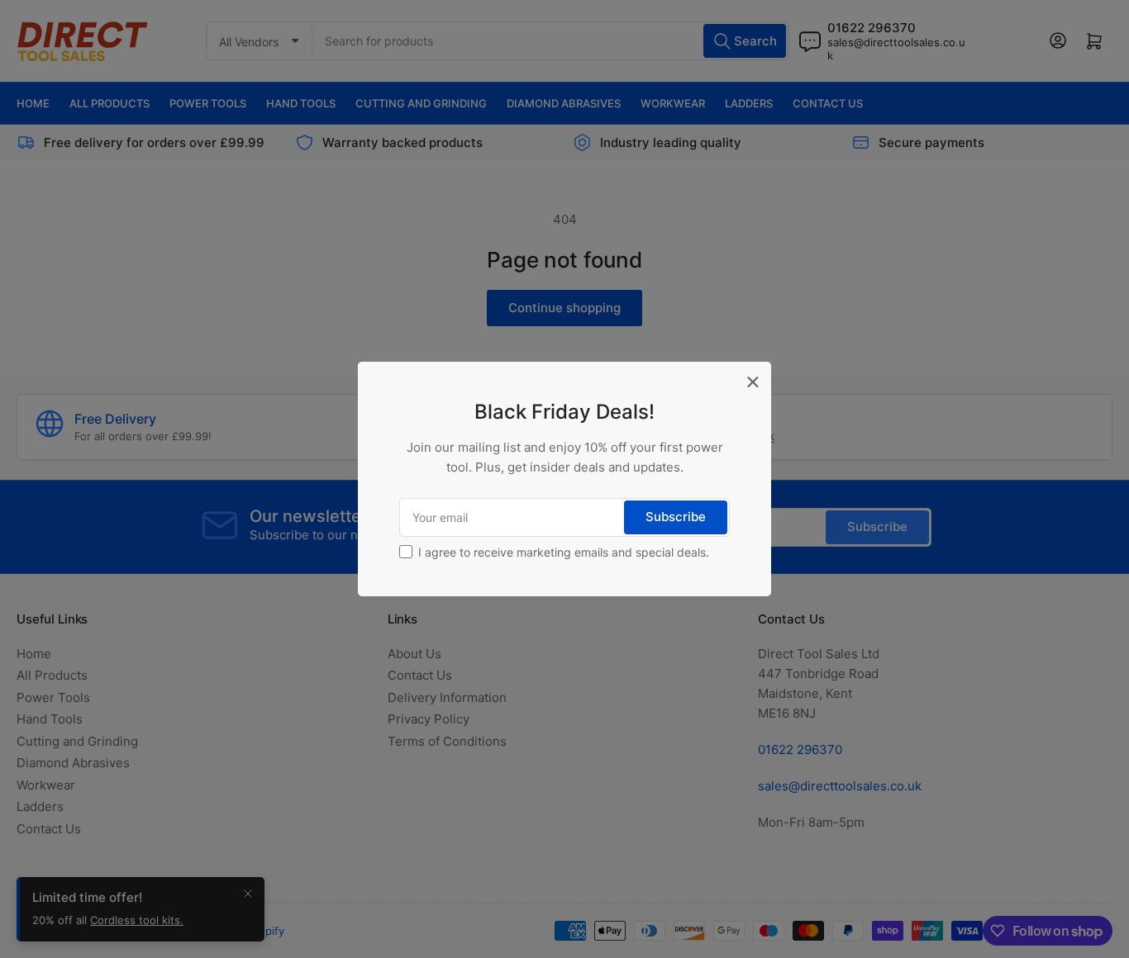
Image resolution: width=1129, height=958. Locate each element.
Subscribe (675, 516)
